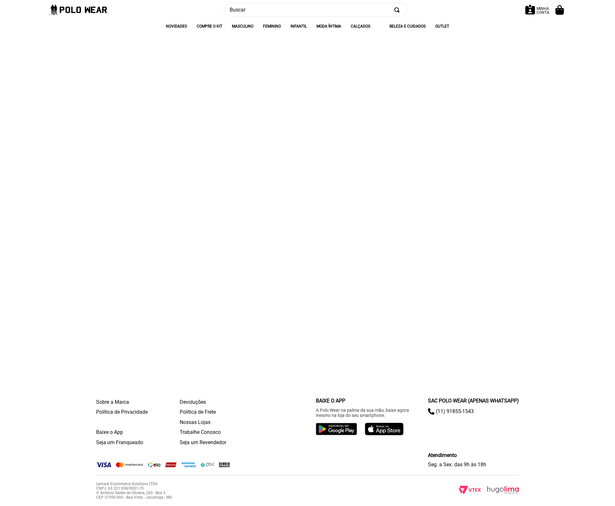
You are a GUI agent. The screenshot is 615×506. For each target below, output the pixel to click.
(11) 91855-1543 (455, 411)
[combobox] (316, 10)
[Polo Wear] (78, 10)
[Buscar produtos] (398, 10)
